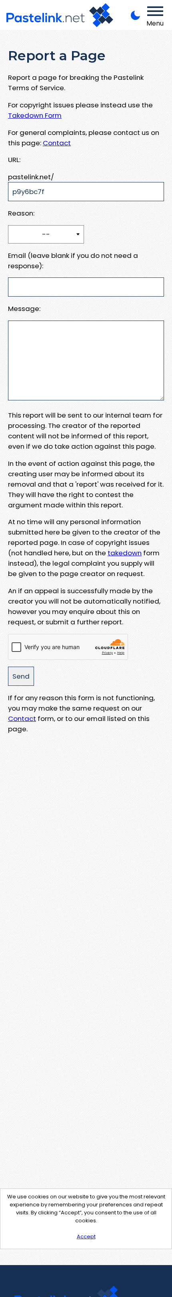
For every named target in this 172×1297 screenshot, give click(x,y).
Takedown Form (35, 115)
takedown (125, 553)
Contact (57, 143)
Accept (86, 1236)
